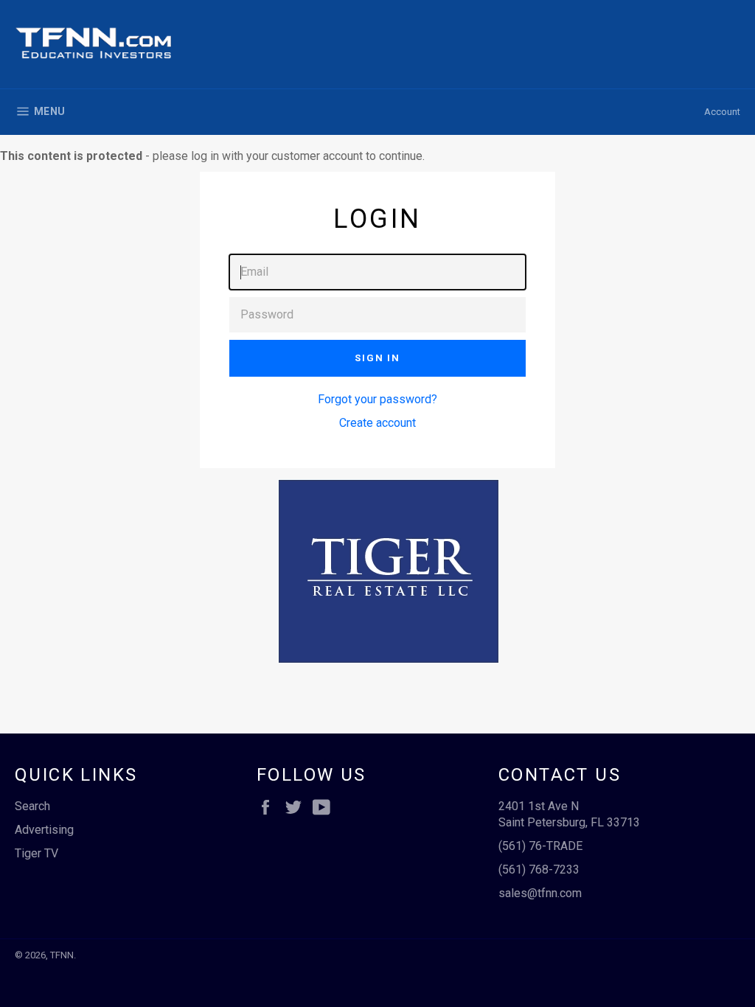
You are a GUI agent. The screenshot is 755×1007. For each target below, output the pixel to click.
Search (32, 806)
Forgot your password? (377, 399)
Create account (377, 423)
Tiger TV (36, 853)
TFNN (62, 955)
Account (722, 111)
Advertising (44, 830)
